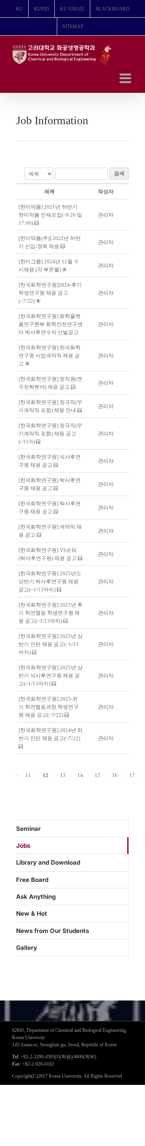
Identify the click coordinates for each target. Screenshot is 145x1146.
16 (115, 775)
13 (63, 775)
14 (80, 775)
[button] (106, 215)
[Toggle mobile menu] (126, 78)
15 (97, 775)
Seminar (28, 828)
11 (28, 775)
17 (132, 775)
